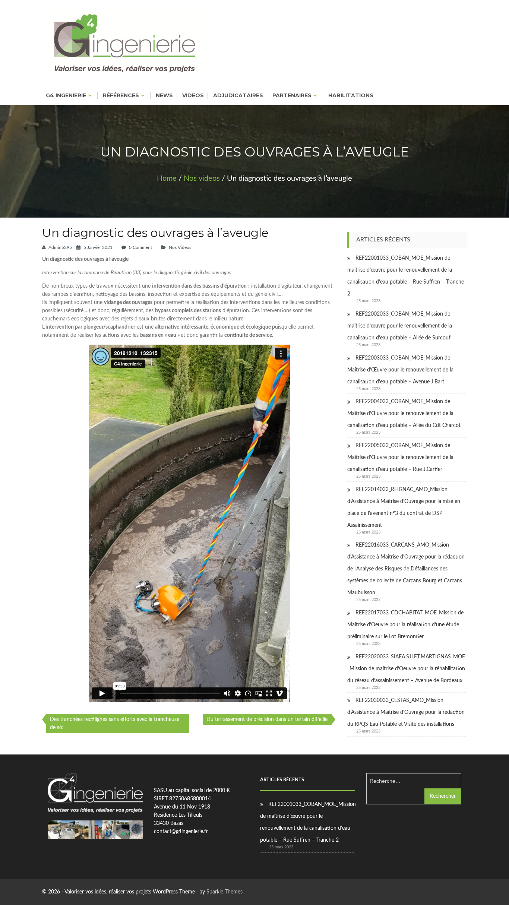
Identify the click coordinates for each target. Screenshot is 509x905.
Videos (193, 95)
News (164, 95)
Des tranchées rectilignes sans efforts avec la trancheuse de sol (114, 723)
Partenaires (292, 95)
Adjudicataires (238, 95)
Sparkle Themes (224, 892)
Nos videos (202, 178)
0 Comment (140, 247)
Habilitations (350, 95)
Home (167, 178)
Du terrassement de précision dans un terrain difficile (267, 719)
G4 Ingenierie (66, 95)
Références (121, 95)
